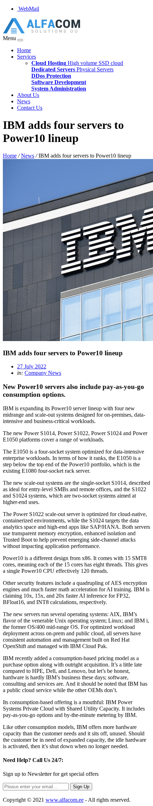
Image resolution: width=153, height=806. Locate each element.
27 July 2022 (31, 366)
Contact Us (29, 108)
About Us (28, 95)
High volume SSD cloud (77, 63)
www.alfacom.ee (65, 800)
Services (26, 57)
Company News (43, 373)
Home (24, 50)
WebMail (28, 9)
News (23, 101)
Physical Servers (72, 69)
